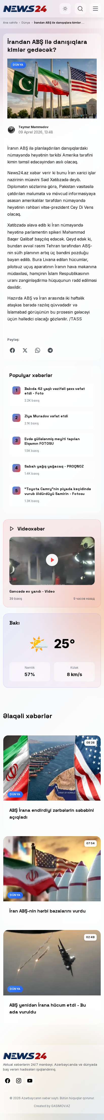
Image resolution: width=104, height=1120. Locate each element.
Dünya (25, 22)
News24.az (18, 172)
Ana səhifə (10, 22)
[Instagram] (18, 1080)
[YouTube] (29, 1080)
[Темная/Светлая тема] (65, 8)
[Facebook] (7, 1080)
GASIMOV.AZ (60, 1106)
